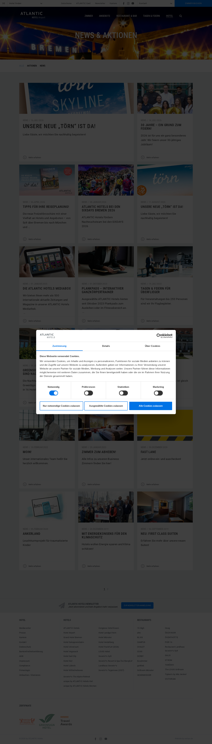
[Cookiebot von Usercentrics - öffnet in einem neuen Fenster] (158, 335)
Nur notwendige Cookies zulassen (61, 406)
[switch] (88, 393)
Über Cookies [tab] (152, 346)
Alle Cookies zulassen (151, 406)
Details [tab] (106, 346)
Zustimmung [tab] (59, 346)
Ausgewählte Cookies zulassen (106, 406)
